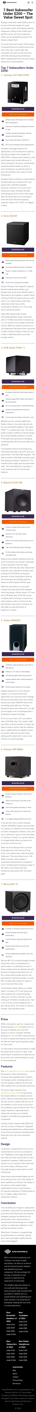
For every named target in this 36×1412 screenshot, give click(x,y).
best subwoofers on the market (17, 1071)
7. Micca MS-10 (9, 884)
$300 (17, 1027)
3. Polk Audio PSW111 (13, 347)
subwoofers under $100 (10, 1093)
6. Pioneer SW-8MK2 (12, 749)
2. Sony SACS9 (9, 216)
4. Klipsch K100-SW (11, 482)
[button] (28, 2)
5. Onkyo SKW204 (10, 620)
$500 (13, 1036)
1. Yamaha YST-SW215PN (15, 75)
